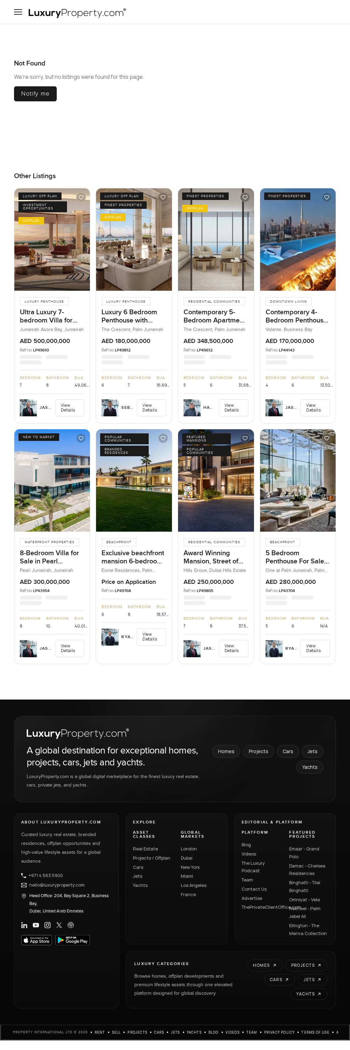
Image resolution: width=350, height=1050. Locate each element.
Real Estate (145, 849)
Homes (226, 751)
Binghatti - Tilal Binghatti (304, 886)
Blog (246, 845)
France (188, 894)
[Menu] (18, 12)
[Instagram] (47, 925)
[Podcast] (71, 925)
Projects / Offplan (151, 858)
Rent (100, 1032)
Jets (313, 751)
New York (190, 867)
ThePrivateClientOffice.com (261, 907)
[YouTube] (36, 925)
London (189, 849)
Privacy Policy (279, 1032)
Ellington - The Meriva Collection (308, 929)
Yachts (310, 767)
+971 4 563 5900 (46, 875)
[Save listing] (81, 197)
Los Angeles (193, 885)
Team (247, 880)
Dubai (186, 858)
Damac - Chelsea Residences (307, 870)
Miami (187, 876)
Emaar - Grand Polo (304, 853)
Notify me (35, 93)
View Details (68, 407)
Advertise (252, 898)
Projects (258, 751)
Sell (116, 1032)
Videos (249, 854)
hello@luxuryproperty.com (57, 885)
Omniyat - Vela (304, 899)
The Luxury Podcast (253, 867)
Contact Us (254, 889)
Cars (288, 751)
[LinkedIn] (24, 925)
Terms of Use (315, 1032)
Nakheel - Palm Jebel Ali (305, 912)
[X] (59, 925)
